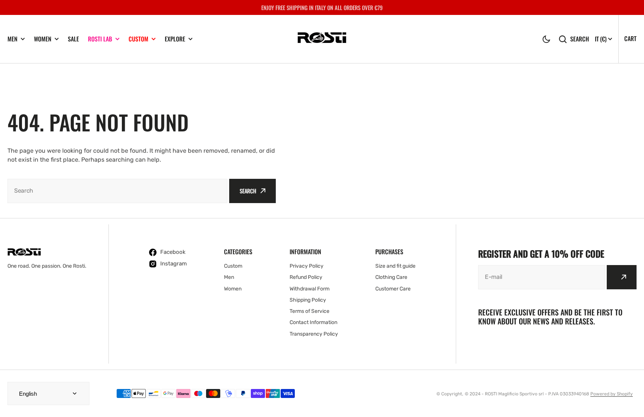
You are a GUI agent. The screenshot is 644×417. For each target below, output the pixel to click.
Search (579, 39)
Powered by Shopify (611, 393)
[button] (546, 39)
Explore (175, 39)
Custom (138, 39)
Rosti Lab (100, 39)
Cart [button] (630, 38)
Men (12, 39)
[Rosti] (322, 38)
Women (42, 39)
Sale (73, 39)
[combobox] (117, 191)
